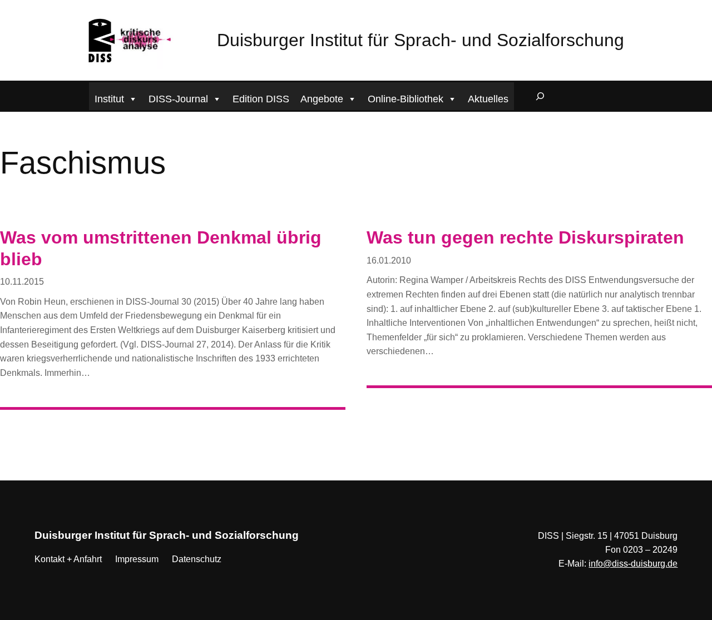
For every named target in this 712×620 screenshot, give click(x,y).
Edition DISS (261, 99)
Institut (109, 99)
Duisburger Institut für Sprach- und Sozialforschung (420, 40)
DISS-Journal (178, 99)
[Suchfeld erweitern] (540, 96)
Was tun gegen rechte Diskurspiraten (525, 237)
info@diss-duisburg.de (633, 563)
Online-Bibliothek (405, 99)
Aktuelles (488, 99)
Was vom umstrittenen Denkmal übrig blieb (161, 248)
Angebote (321, 99)
